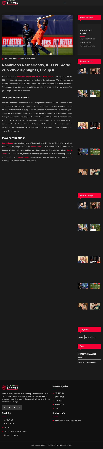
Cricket (80, 337)
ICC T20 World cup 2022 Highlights (87, 355)
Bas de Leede (36, 147)
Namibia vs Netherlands (87, 362)
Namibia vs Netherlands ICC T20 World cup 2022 (36, 76)
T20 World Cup (90, 337)
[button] (64, 2)
